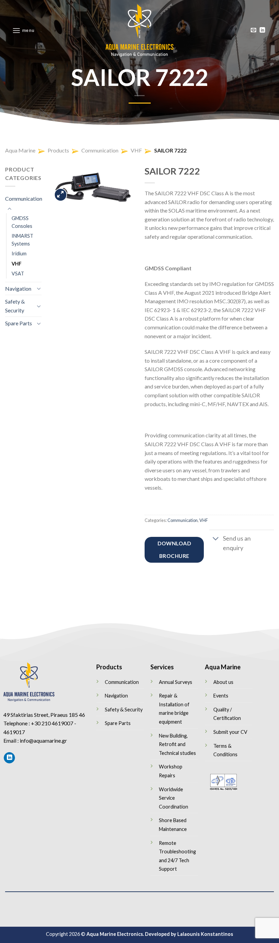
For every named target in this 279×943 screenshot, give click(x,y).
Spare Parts (18, 323)
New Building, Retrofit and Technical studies (177, 744)
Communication (23, 198)
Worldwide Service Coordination (173, 798)
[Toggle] (9, 209)
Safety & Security (15, 305)
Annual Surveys (175, 682)
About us (223, 682)
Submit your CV (230, 732)
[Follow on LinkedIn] (262, 30)
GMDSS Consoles (22, 222)
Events (220, 696)
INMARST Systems (22, 240)
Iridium (19, 253)
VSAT (18, 273)
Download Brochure (174, 549)
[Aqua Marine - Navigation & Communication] (139, 30)
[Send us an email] (253, 30)
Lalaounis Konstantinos (205, 934)
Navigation (18, 288)
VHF (16, 264)
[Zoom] (60, 194)
